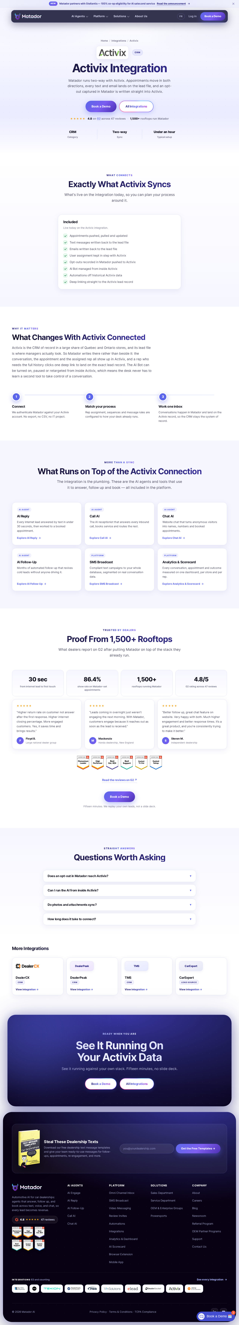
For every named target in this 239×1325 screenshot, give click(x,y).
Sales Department (162, 1193)
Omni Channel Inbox (121, 1193)
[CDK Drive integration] (34, 1289)
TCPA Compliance (145, 1311)
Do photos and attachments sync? (119, 905)
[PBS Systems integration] (92, 1289)
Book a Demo (212, 16)
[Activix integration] (174, 1289)
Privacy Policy (98, 1311)
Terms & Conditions (120, 1311)
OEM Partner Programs (206, 1231)
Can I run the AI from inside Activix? (119, 890)
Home (104, 40)
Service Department (163, 1200)
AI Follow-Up (75, 1208)
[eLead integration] (133, 1289)
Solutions (120, 16)
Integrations (118, 40)
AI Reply (72, 1200)
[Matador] (28, 16)
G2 (99, 118)
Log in (193, 16)
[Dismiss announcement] (233, 4)
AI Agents (78, 16)
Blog (195, 1208)
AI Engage (73, 1193)
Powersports (159, 1216)
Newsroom (199, 1216)
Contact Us (199, 1246)
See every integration (212, 1279)
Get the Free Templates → (198, 1148)
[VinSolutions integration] (112, 1289)
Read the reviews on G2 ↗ (119, 780)
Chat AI (72, 1223)
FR (181, 16)
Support (197, 1239)
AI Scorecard (117, 1246)
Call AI (71, 1216)
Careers (197, 1200)
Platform (99, 16)
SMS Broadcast (118, 1200)
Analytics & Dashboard (123, 1239)
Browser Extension (121, 1254)
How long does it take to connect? (119, 919)
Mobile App (116, 1262)
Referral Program (202, 1223)
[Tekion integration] (52, 1289)
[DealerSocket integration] (153, 1289)
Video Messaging (120, 1208)
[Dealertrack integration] (74, 1289)
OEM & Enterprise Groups (167, 1208)
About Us (141, 16)
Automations (117, 1223)
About (196, 1193)
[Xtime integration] (194, 1289)
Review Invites (118, 1216)
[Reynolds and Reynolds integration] (20, 1289)
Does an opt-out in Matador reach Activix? (119, 876)
